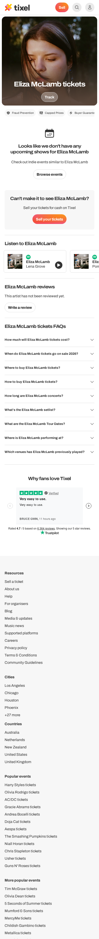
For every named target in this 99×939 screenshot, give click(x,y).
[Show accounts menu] (89, 7)
